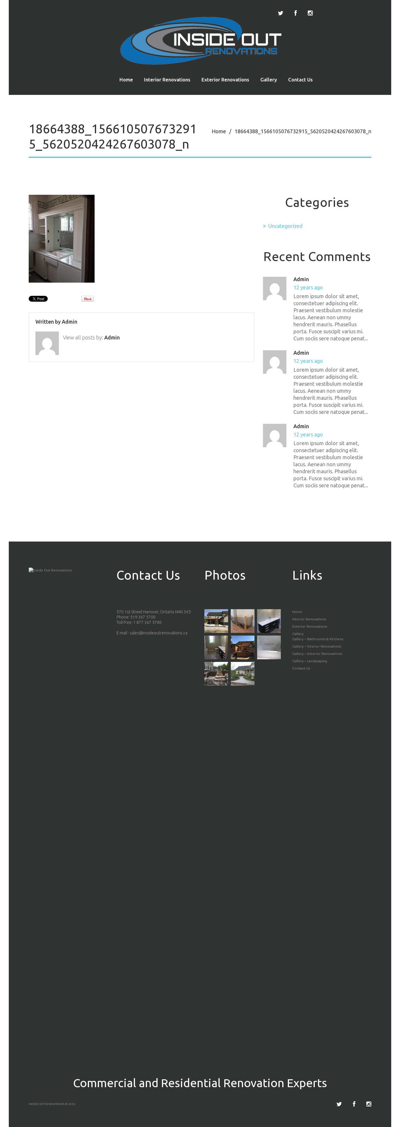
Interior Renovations (167, 79)
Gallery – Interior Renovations (316, 646)
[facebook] (295, 13)
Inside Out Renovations (46, 1104)
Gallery (268, 79)
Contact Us (300, 79)
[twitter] (280, 13)
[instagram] (310, 13)
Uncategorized (285, 226)
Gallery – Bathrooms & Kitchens (317, 639)
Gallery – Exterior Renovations (317, 653)
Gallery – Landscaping (309, 661)
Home (126, 79)
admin (69, 322)
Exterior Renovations (225, 79)
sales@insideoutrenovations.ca (158, 633)
